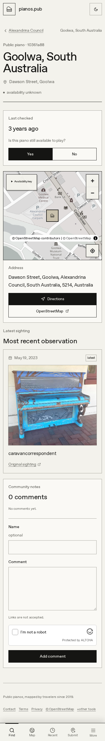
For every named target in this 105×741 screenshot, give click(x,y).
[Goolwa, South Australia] (52, 216)
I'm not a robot (33, 632)
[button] (52, 216)
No (74, 154)
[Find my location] (92, 251)
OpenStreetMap (49, 311)
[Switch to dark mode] (96, 9)
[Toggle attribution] (95, 238)
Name (15, 530)
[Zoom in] (92, 181)
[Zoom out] (92, 193)
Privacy (37, 709)
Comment (17, 562)
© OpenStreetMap (77, 238)
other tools (87, 709)
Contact (9, 709)
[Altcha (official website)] (90, 633)
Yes (30, 154)
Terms (23, 709)
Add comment (53, 656)
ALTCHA (87, 640)
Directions (55, 299)
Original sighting (22, 464)
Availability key (23, 181)
